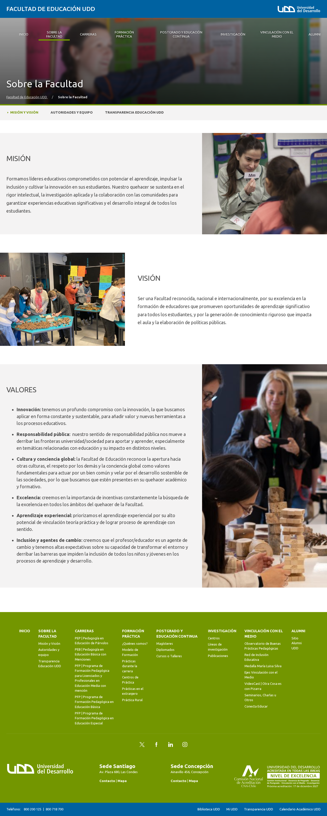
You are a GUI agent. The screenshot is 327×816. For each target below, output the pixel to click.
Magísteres (164, 643)
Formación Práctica (133, 633)
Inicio (24, 631)
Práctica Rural (132, 700)
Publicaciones (218, 655)
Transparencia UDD (258, 809)
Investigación (222, 631)
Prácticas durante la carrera (129, 666)
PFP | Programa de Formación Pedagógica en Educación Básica (94, 702)
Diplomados (165, 649)
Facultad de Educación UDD (50, 9)
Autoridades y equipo (72, 112)
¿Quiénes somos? (135, 643)
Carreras (84, 631)
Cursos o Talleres (169, 656)
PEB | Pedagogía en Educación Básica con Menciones (90, 654)
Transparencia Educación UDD (134, 112)
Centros (214, 638)
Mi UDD (232, 809)
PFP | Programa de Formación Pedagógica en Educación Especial (94, 718)
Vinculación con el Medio (263, 633)
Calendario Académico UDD (300, 809)
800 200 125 (32, 809)
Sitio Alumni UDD (296, 643)
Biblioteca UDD (208, 809)
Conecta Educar (256, 706)
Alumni (298, 631)
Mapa (122, 781)
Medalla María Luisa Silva (263, 666)
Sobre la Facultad (47, 633)
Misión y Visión (24, 112)
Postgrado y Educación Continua (176, 633)
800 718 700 (54, 809)
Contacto (107, 781)
